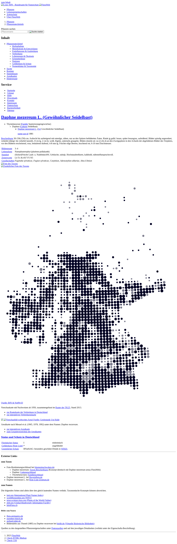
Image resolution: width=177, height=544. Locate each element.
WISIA (64, 449)
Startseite (11, 90)
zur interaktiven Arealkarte (18, 429)
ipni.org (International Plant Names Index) (25, 495)
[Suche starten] (36, 31)
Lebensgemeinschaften (17, 12)
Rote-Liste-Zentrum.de (39, 480)
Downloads (12, 98)
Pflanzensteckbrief (15, 44)
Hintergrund (12, 78)
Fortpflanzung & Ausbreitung (25, 51)
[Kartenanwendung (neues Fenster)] (88, 400)
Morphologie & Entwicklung (24, 49)
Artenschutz (12, 14)
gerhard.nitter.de (14, 521)
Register (10, 71)
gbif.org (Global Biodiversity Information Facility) (28, 503)
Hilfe (9, 95)
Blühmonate (7, 148)
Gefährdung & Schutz (21, 64)
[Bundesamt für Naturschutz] (20, 5)
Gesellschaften (8, 161)
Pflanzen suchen (8, 29)
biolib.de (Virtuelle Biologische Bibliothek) (75, 523)
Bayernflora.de (35, 477)
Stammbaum (12, 74)
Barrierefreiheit (13, 108)
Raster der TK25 (62, 407)
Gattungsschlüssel (28, 472)
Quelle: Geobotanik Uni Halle (46, 420)
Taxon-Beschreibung (39, 470)
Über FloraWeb (13, 17)
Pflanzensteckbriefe (15, 24)
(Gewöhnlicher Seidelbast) (47, 117)
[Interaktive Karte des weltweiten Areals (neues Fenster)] (17, 420)
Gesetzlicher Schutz (10, 449)
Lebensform (7, 151)
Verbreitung (17, 54)
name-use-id (23, 134)
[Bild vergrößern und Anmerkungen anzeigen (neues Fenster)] (15, 166)
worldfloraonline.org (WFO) (19, 498)
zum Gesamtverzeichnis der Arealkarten (24, 431)
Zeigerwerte (7, 158)
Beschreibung (7, 138)
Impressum (12, 103)
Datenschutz (12, 105)
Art (39, 129)
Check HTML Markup (17, 538)
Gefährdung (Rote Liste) (12, 446)
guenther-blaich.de (15, 518)
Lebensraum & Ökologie (23, 56)
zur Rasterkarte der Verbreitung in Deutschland (27, 412)
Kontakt (10, 100)
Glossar (10, 93)
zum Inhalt (5, 2)
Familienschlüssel (35, 475)
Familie (24, 124)
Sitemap (10, 110)
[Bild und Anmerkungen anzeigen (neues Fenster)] (9, 163)
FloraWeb (16, 535)
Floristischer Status (10, 443)
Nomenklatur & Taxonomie (24, 66)
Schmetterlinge (18, 59)
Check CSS (12, 540)
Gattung (23, 126)
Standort (5, 154)
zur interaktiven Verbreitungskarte (21, 415)
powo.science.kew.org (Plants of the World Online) (29, 500)
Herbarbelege (18, 46)
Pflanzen (10, 9)
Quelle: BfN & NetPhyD (12, 403)
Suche (9, 69)
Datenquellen (57, 528)
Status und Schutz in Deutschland (20, 437)
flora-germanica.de (15, 516)
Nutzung (16, 61)
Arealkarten (12, 76)
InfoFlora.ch (12, 505)
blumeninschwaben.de (44, 467)
